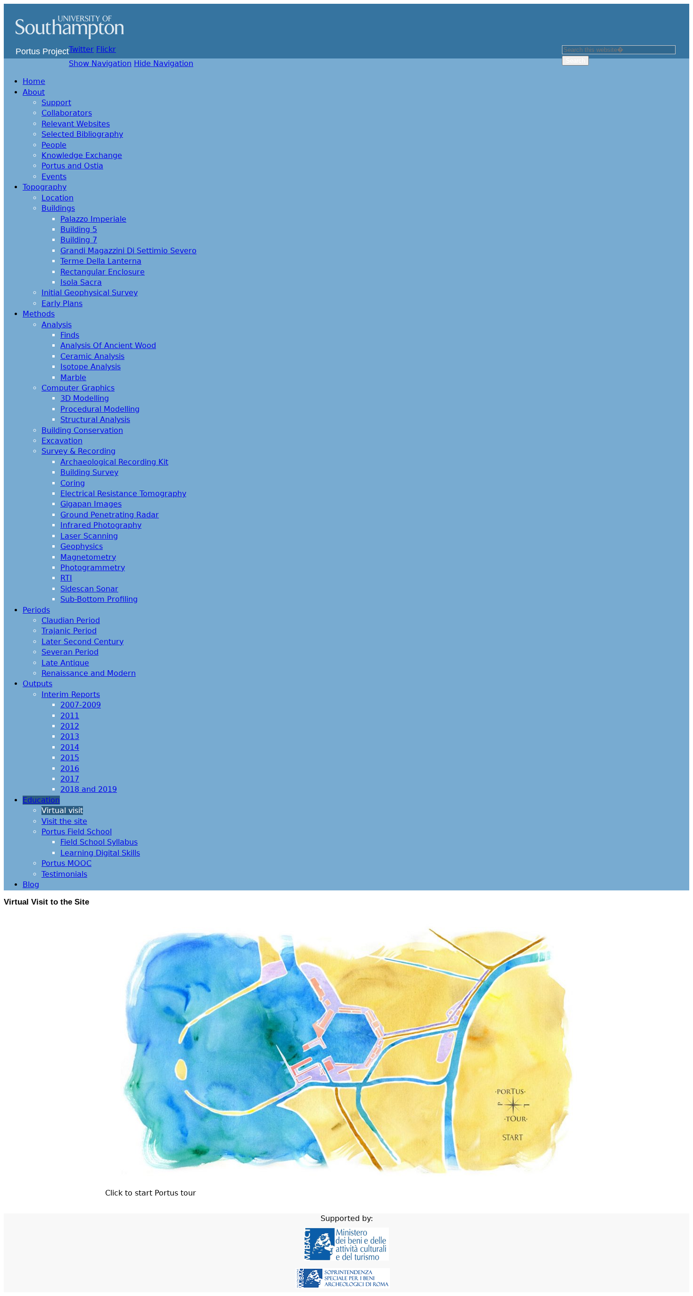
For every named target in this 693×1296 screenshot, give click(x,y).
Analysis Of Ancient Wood (108, 345)
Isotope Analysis (90, 366)
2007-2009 (80, 704)
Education (41, 800)
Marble (73, 377)
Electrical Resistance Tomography (123, 493)
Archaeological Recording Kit (114, 461)
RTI (66, 577)
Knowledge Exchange (81, 155)
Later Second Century (82, 641)
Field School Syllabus (99, 842)
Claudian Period (70, 620)
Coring (72, 483)
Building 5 (78, 229)
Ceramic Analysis (92, 356)
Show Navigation (100, 63)
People (53, 145)
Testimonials (64, 874)
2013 (69, 736)
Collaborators (66, 112)
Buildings (58, 208)
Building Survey (89, 472)
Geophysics (81, 546)
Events (53, 176)
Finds (69, 335)
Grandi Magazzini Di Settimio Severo (128, 250)
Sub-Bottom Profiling (99, 599)
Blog (31, 884)
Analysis (56, 324)
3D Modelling (84, 398)
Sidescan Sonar (89, 588)
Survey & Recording (78, 451)
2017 (69, 778)
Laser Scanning (89, 536)
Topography (44, 187)
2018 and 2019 (88, 789)
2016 (69, 768)
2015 (69, 757)
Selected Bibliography (82, 134)
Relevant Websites (75, 123)
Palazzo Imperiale (93, 219)
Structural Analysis (95, 419)
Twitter (81, 49)
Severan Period (70, 652)
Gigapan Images (91, 503)
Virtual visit (62, 810)
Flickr (106, 49)
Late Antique (65, 662)
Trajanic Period (69, 630)
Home (34, 81)
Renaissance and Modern (88, 673)
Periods (36, 610)
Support (56, 102)
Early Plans (61, 303)
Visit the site (64, 821)
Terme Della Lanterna (100, 261)
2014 (69, 747)
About (34, 92)
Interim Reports (70, 694)
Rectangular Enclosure (102, 271)
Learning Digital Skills (100, 852)
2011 (69, 715)
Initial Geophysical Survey (89, 292)
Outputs (37, 683)
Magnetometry (88, 557)
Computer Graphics (78, 387)
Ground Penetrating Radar (109, 514)
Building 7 (78, 239)
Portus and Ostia (72, 165)
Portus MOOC (66, 863)
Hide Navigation (163, 63)
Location (57, 197)
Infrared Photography (100, 525)
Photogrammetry (92, 567)
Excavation (61, 440)
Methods (39, 313)
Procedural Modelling (100, 409)
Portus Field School (76, 831)
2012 (69, 726)
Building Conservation (82, 430)
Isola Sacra (81, 282)
